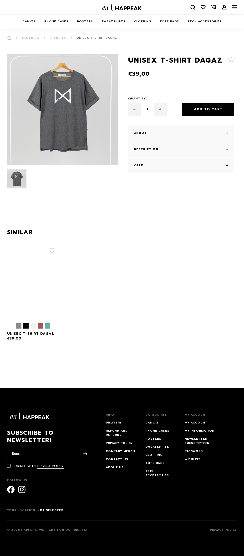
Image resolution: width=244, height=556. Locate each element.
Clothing (142, 21)
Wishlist (193, 459)
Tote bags (169, 21)
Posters (85, 21)
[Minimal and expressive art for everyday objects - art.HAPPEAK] (122, 7)
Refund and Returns (117, 432)
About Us (115, 467)
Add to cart (208, 109)
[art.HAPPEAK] (9, 38)
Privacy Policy (50, 465)
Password (194, 451)
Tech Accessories (205, 21)
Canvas (29, 21)
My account (196, 422)
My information (199, 430)
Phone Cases (56, 21)
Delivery (114, 422)
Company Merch (120, 451)
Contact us (117, 459)
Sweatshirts (113, 21)
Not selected (50, 510)
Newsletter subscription (197, 441)
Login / (224, 7)
